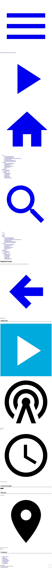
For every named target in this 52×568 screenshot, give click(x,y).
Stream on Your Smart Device (9, 163)
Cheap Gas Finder (7, 173)
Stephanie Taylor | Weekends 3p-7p (10, 161)
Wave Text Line (7, 165)
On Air (3, 155)
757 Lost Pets (6, 174)
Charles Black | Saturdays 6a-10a (9, 160)
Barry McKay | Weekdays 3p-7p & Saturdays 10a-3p (12, 158)
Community (4, 171)
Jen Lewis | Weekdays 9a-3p (9, 157)
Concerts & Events (5, 169)
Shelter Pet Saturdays (8, 177)
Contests (4, 168)
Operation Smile (7, 176)
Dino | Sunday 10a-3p (7, 159)
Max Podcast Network (8, 164)
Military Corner (6, 175)
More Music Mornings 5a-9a (9, 156)
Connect (3, 162)
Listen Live (4, 320)
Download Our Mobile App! (8, 166)
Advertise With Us (7, 167)
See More (2, 488)
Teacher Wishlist (7, 170)
